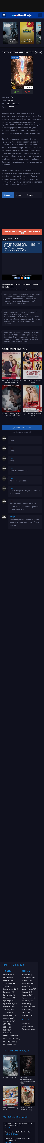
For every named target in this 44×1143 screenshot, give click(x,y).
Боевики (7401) (8, 975)
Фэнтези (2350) (8, 1018)
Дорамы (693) (27, 1010)
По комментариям (28, 1029)
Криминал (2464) (28, 995)
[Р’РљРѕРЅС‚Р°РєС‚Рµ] (15, 278)
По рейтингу (26, 1023)
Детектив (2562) (28, 983)
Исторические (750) (29, 989)
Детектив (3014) (9, 983)
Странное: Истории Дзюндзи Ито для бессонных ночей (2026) (18, 1124)
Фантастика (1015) (28, 1007)
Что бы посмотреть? (10, 1036)
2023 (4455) (7, 1027)
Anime (9, 103)
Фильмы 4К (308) (9, 1021)
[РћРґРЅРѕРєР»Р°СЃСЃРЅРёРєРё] (22, 278)
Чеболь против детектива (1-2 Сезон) (18, 1132)
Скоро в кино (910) (9, 1045)
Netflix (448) (26, 1012)
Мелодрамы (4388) (28, 977)
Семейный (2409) (9, 1007)
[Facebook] (18, 278)
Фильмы (7, 971)
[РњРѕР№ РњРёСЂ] (25, 278)
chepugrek (13, 517)
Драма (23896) (8, 986)
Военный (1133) (8, 980)
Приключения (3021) (10, 1004)
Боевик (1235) (27, 975)
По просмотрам (27, 1026)
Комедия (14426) (9, 992)
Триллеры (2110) (27, 1001)
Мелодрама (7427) (9, 998)
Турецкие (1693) (27, 1015)
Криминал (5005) (9, 995)
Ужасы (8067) (8, 1012)
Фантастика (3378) (9, 1015)
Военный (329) (27, 980)
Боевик (16, 103)
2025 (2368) (7, 1033)
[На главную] (22, 15)
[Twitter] (28, 278)
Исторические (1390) (10, 989)
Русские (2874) (8, 1001)
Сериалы (26, 971)
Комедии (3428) (27, 992)
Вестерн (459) (8, 977)
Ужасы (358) (26, 1004)
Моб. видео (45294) (10, 1042)
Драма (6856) (26, 986)
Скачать (38, 243)
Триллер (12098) (8, 1010)
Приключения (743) (28, 998)
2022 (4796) (7, 1024)
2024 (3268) (7, 1030)
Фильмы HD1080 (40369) (11, 1039)
